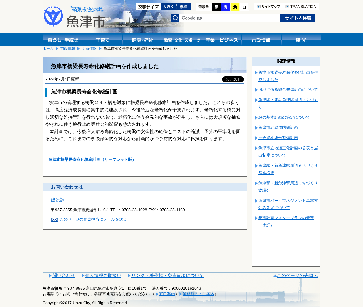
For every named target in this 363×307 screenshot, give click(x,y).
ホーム (48, 48)
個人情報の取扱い (103, 275)
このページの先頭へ (297, 275)
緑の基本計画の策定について (284, 117)
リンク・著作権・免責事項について (167, 275)
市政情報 (67, 48)
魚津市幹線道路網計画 (278, 127)
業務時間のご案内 (198, 293)
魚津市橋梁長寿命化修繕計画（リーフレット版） (92, 159)
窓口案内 (167, 293)
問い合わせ (63, 275)
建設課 (58, 199)
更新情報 (89, 48)
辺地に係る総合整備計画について (288, 89)
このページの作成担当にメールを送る (93, 219)
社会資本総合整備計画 (278, 137)
